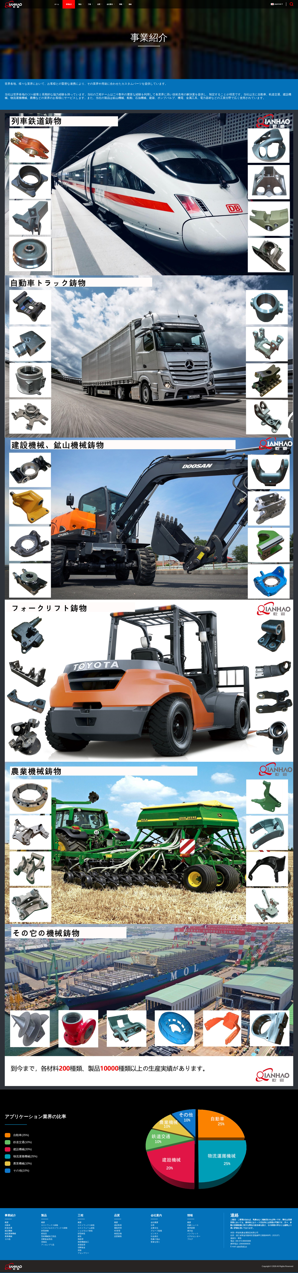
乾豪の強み (155, 1239)
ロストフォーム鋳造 (86, 1228)
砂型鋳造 (81, 1234)
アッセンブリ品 (47, 1245)
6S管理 (117, 1231)
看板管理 (118, 1228)
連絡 (130, 4)
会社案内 (110, 4)
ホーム (56, 4)
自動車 (7, 1225)
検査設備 (118, 1234)
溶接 (79, 1250)
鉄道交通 (8, 1228)
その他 (7, 1239)
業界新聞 (191, 1228)
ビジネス (154, 1234)
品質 (98, 4)
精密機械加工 (83, 1242)
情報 (120, 4)
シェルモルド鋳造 (85, 1231)
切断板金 (81, 1247)
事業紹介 (69, 4)
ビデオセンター (193, 1236)
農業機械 (8, 1236)
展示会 (190, 1231)
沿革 (152, 1225)
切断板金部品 (46, 1239)
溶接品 (44, 1242)
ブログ (190, 1239)
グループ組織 (156, 1231)
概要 (6, 1222)
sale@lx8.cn (242, 1247)
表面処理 (81, 1245)
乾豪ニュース (192, 1225)
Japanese (278, 4)
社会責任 (154, 1236)
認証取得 (118, 1225)
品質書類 (118, 1236)
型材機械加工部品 (48, 1236)
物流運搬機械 (10, 1234)
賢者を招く (155, 1242)
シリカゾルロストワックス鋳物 (54, 1228)
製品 (79, 4)
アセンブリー (83, 1253)
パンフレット (192, 1234)
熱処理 (80, 1239)
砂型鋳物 (45, 1231)
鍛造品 (44, 1234)
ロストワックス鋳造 (86, 1225)
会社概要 (154, 1222)
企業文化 (154, 1228)
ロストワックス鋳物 (49, 1225)
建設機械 (8, 1231)
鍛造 (79, 1236)
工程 (89, 4)
